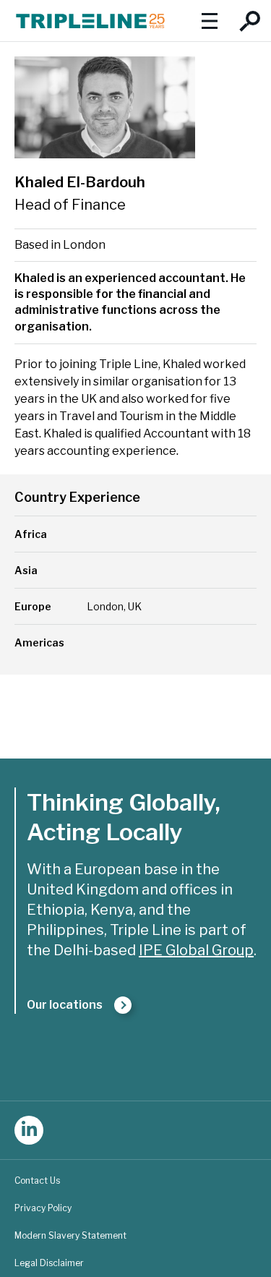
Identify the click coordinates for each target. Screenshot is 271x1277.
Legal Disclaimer (49, 1262)
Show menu (209, 20)
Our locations (65, 1005)
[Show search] (250, 20)
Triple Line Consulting (90, 20)
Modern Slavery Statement (70, 1235)
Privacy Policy (43, 1208)
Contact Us (37, 1180)
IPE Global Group (196, 950)
